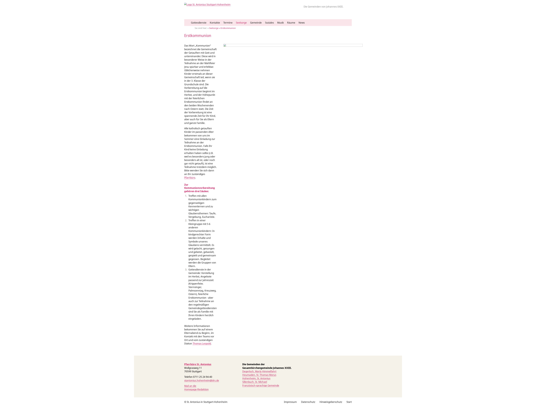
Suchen (348, 24)
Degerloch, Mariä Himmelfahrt (259, 371)
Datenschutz (308, 402)
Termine (228, 22)
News (302, 22)
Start (349, 402)
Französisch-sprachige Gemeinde (260, 385)
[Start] (187, 22)
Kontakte (215, 22)
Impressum (290, 402)
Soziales (269, 22)
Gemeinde (256, 22)
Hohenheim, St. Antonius (256, 378)
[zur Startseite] (207, 4)
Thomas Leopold (202, 343)
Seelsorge (241, 22)
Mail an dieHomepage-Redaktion (196, 387)
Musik (280, 22)
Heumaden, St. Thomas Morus (259, 374)
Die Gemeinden (323, 6)
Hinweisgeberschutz (331, 402)
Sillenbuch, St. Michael (254, 381)
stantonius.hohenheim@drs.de (201, 380)
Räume (291, 22)
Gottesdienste (198, 22)
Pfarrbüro (189, 177)
